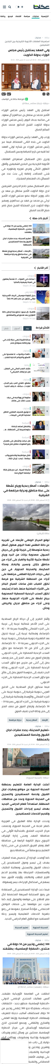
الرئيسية (45, 16)
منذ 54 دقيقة (29, 318)
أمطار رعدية (31, 720)
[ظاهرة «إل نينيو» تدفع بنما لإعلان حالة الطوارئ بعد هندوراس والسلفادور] (42, 313)
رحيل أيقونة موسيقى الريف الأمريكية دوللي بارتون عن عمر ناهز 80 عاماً (18, 297)
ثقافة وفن (29, 292)
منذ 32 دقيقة (29, 301)
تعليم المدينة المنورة (37, 934)
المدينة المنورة (40, 927)
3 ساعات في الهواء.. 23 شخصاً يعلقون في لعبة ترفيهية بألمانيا (18, 280)
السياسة (25, 422)
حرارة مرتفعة (15, 720)
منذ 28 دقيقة (29, 285)
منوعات (30, 275)
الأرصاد (45, 720)
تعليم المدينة (21, 927)
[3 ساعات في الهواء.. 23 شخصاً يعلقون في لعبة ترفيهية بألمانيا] (42, 280)
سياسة (27, 16)
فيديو (10, 16)
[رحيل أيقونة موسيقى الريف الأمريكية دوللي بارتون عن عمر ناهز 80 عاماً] (42, 296)
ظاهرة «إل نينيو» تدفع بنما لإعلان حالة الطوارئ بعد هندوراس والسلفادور (18, 313)
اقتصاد (18, 16)
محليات (35, 16)
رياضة (26, 365)
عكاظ (45, 37)
